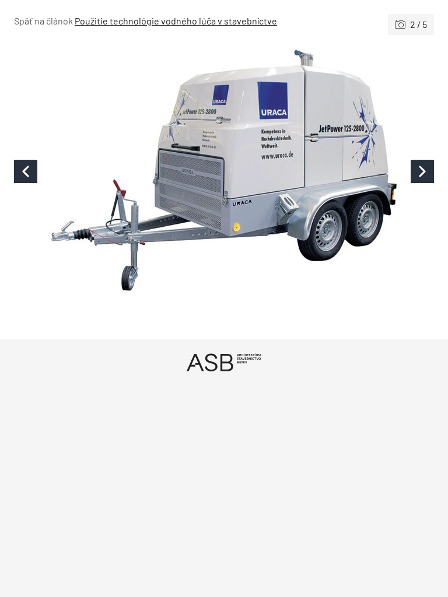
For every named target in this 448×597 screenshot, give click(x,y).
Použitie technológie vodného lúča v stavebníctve (176, 20)
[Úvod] (224, 362)
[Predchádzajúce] (119, 171)
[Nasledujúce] (329, 171)
